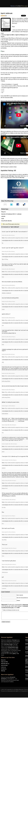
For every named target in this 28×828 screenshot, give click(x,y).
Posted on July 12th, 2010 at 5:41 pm (8, 373)
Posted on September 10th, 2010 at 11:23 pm (9, 444)
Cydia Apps (11, 176)
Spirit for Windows (20, 35)
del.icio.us (24, 204)
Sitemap (3, 671)
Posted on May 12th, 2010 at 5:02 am (8, 235)
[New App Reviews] (5, 8)
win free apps (5, 652)
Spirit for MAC (10, 35)
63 (25, 668)
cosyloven (4, 588)
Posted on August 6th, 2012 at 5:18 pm (8, 516)
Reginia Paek (4, 488)
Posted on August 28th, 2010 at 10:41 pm (8, 425)
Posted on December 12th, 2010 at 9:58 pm (9, 460)
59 (25, 648)
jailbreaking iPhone (6, 381)
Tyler (3, 556)
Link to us (3, 667)
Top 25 (12, 8)
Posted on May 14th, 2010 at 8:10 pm (8, 269)
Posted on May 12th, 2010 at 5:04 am (8, 251)
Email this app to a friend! (5, 204)
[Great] (5, 15)
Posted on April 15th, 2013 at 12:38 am (8, 532)
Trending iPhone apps (13, 648)
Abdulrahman (5, 572)
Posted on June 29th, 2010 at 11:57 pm (8, 337)
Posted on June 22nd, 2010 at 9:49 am (8, 285)
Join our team (4, 666)
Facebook (18, 204)
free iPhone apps (8, 645)
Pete (3, 433)
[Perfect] (6, 15)
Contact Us (3, 669)
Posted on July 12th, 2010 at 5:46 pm (8, 390)
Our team (14, 640)
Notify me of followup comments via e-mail (11, 610)
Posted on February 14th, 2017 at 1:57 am (9, 581)
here (11, 97)
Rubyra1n (3, 212)
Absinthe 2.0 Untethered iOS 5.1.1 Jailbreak (11, 214)
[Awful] (1, 15)
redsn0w (3, 216)
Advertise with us (5, 664)
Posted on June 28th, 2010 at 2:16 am (8, 318)
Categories (20, 8)
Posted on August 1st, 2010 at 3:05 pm (8, 406)
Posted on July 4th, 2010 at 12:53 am (8, 354)
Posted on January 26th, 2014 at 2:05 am (8, 564)
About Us (3, 660)
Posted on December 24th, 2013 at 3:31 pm (9, 548)
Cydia (11, 133)
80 (25, 657)
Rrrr (3, 524)
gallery (14, 654)
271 (26, 664)
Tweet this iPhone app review (11, 204)
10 (25, 671)
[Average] (3, 15)
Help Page (21, 177)
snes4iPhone (4, 133)
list (18, 654)
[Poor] (2, 15)
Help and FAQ (4, 662)
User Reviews (9, 15)
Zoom (7, 15)
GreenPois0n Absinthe (6, 221)
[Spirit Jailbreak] (6, 24)
